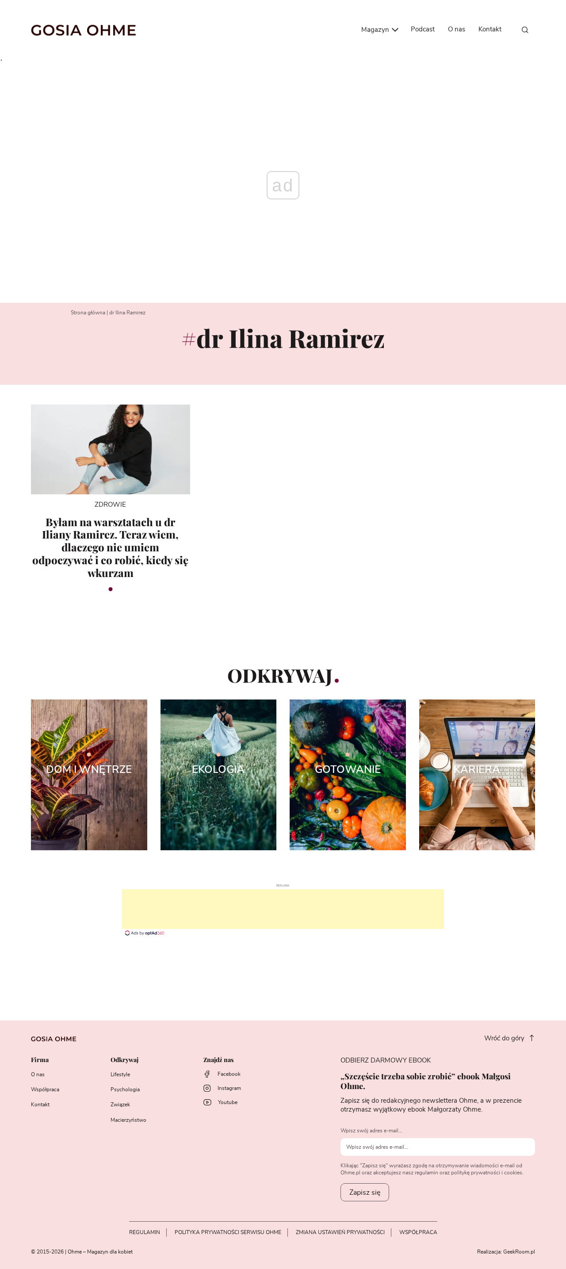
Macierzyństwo (128, 1120)
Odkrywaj (124, 1060)
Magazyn (376, 30)
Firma (40, 1060)
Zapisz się (364, 1192)
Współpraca (45, 1089)
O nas (456, 29)
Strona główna (88, 312)
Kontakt (489, 29)
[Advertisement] (283, 909)
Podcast (423, 29)
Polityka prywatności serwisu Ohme (228, 1232)
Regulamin (144, 1232)
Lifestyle (120, 1074)
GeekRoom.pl (519, 1251)
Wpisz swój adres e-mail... (371, 1130)
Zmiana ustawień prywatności (340, 1232)
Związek (120, 1104)
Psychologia (125, 1089)
